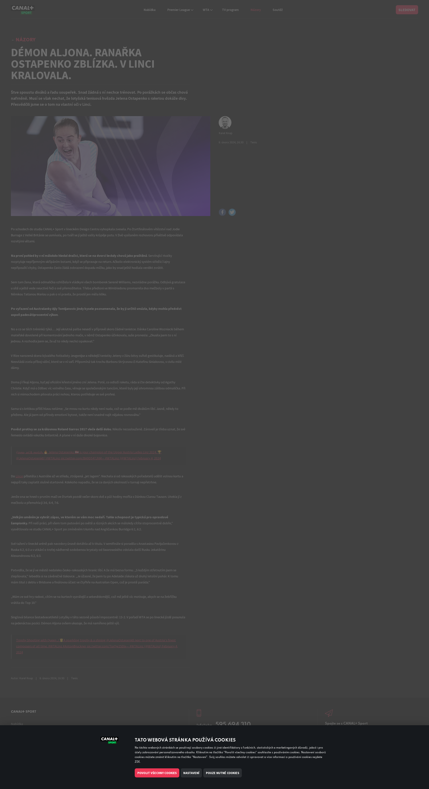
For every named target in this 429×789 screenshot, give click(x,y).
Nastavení (191, 773)
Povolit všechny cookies (157, 773)
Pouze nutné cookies (222, 773)
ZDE (137, 762)
